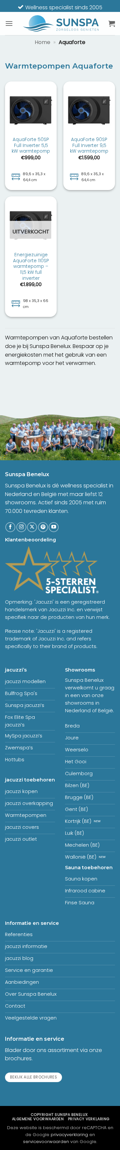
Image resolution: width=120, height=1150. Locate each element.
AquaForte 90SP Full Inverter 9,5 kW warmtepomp (89, 145)
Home (42, 42)
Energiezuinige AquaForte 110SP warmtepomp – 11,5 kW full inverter (31, 266)
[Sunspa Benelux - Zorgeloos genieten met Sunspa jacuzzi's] (60, 23)
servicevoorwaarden (46, 1141)
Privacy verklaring (89, 1119)
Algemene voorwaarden (38, 1119)
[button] (9, 23)
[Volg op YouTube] (54, 527)
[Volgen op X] (32, 527)
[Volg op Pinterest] (43, 527)
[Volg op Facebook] (10, 527)
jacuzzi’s (16, 670)
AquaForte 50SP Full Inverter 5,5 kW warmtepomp (31, 145)
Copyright (59, 1114)
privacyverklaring (69, 1134)
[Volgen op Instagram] (21, 527)
